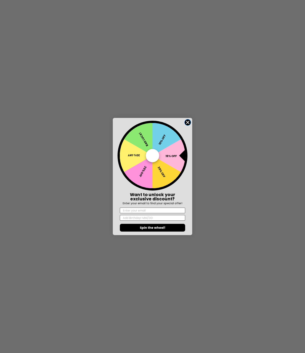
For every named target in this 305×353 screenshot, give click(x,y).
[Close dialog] (188, 122)
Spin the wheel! (152, 227)
